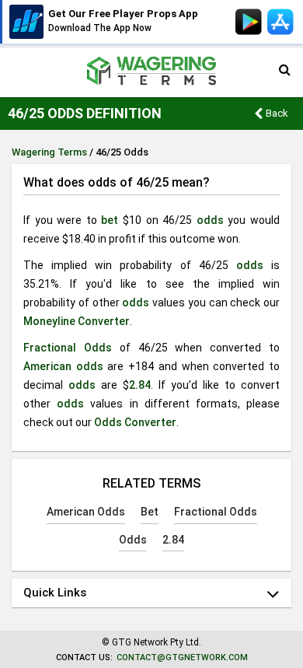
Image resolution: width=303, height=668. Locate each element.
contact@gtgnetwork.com (182, 657)
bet (109, 220)
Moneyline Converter (76, 321)
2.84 (140, 385)
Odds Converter (135, 422)
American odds (63, 366)
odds (210, 220)
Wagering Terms (49, 152)
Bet (149, 511)
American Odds (86, 511)
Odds (133, 539)
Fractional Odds (67, 347)
